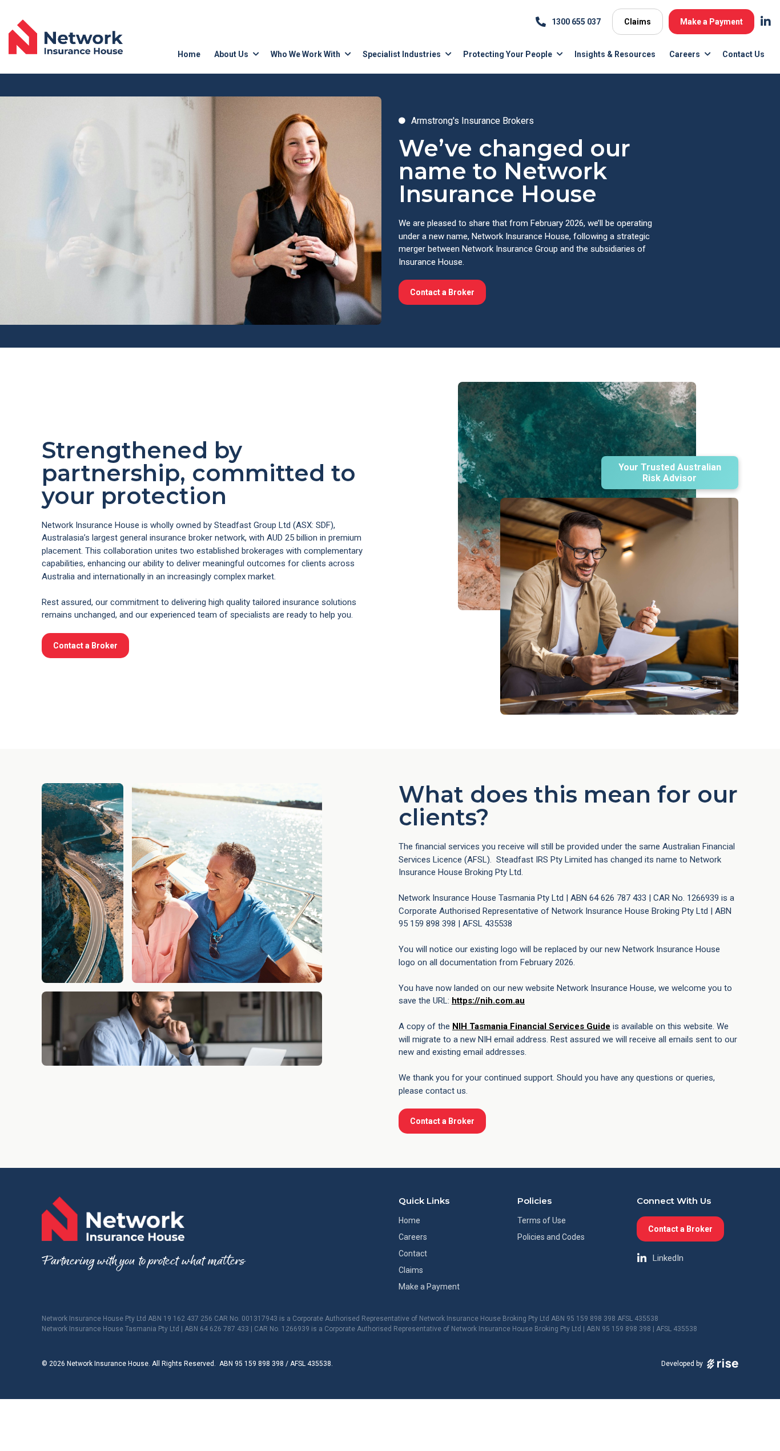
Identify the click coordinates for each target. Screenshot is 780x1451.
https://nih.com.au (488, 1000)
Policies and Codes (551, 1237)
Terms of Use (541, 1220)
